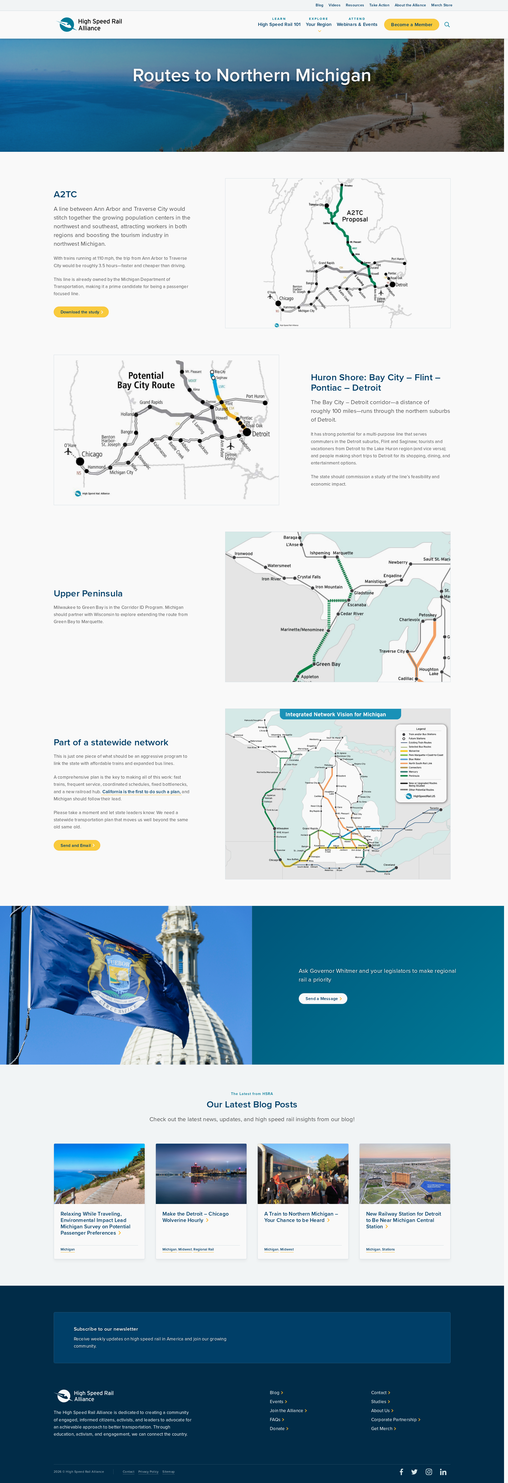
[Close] (403, 688)
